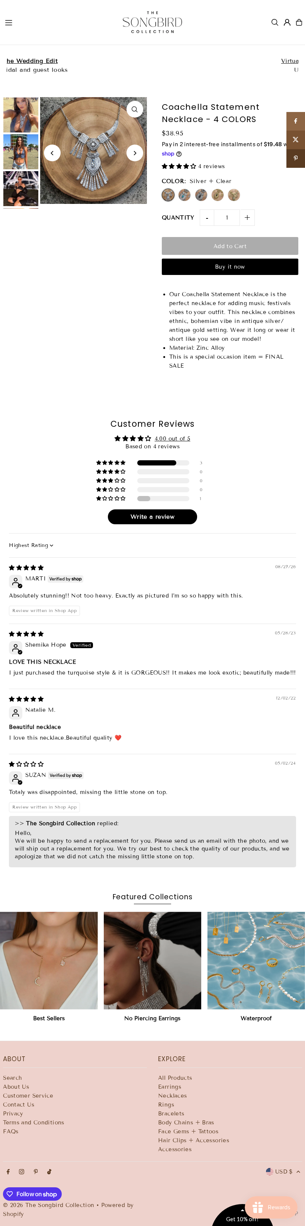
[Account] (287, 22)
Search (12, 1078)
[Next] (134, 153)
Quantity (178, 217)
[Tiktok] (49, 1172)
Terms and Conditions (33, 1122)
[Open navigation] (56, 22)
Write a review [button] (152, 516)
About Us (16, 1086)
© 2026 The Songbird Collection (49, 1205)
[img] (26, 567)
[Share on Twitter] (295, 140)
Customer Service (28, 1095)
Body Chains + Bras (186, 1122)
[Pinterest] (36, 1172)
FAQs (11, 1131)
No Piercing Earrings (152, 1018)
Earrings (169, 1086)
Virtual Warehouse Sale (153, 60)
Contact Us (18, 1104)
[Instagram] (21, 1172)
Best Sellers (49, 1018)
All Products (175, 1078)
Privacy (13, 1113)
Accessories (175, 1149)
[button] (180, 166)
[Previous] (52, 153)
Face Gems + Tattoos (188, 1131)
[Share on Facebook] (295, 121)
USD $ (284, 1171)
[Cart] (299, 22)
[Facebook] (8, 1172)
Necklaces (172, 1095)
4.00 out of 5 (172, 438)
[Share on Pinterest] (295, 158)
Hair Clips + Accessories (193, 1140)
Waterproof (256, 1018)
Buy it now (230, 266)
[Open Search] (275, 22)
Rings (166, 1104)
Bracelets (171, 1113)
